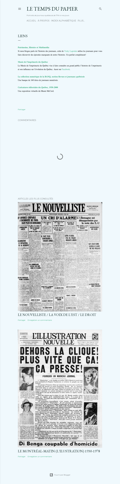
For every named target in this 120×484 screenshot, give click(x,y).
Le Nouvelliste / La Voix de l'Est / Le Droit (57, 314)
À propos (43, 20)
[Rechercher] (100, 8)
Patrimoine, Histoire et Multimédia (33, 47)
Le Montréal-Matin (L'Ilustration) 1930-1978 (59, 451)
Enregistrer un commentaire (40, 320)
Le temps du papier (52, 8)
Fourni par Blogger (62, 475)
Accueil (31, 20)
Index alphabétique (63, 20)
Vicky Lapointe (70, 51)
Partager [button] (21, 109)
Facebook (66, 69)
